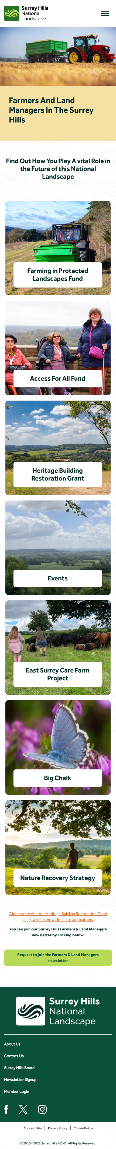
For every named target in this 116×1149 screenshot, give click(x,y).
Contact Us (14, 1055)
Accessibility (32, 1128)
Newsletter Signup (20, 1079)
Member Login (16, 1091)
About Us (12, 1044)
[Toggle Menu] (105, 13)
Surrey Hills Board (19, 1067)
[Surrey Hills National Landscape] (26, 13)
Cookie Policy (83, 1128)
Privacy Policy (57, 1128)
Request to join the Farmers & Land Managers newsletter (58, 957)
